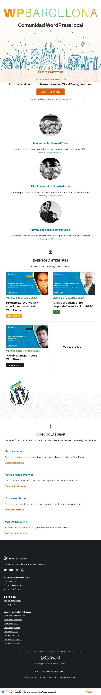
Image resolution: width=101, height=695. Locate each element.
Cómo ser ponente (14, 462)
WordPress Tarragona (13, 639)
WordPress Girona (11, 624)
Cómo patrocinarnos (15, 486)
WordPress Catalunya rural (14, 616)
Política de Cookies (68, 677)
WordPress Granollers (13, 620)
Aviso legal (29, 677)
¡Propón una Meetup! (12, 600)
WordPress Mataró (11, 635)
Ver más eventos (72, 347)
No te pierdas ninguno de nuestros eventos (50, 99)
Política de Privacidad (47, 677)
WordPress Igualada (12, 627)
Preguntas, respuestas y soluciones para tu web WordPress (22, 306)
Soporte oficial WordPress (14, 585)
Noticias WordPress (11, 589)
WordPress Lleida (11, 631)
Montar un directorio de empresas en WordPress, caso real (50, 84)
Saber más (50, 92)
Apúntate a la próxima (16, 533)
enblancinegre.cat (56, 152)
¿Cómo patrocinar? (12, 604)
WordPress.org (10, 581)
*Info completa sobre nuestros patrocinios (50, 664)
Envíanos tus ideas (14, 509)
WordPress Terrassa (12, 643)
